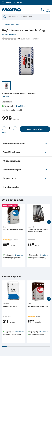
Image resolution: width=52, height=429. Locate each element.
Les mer (5, 96)
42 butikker (43, 255)
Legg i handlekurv (35, 129)
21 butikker (20, 106)
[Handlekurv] (42, 9)
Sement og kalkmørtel (12, 24)
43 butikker (19, 332)
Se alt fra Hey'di (9, 34)
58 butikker (43, 332)
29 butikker (19, 255)
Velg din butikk (12, 2)
